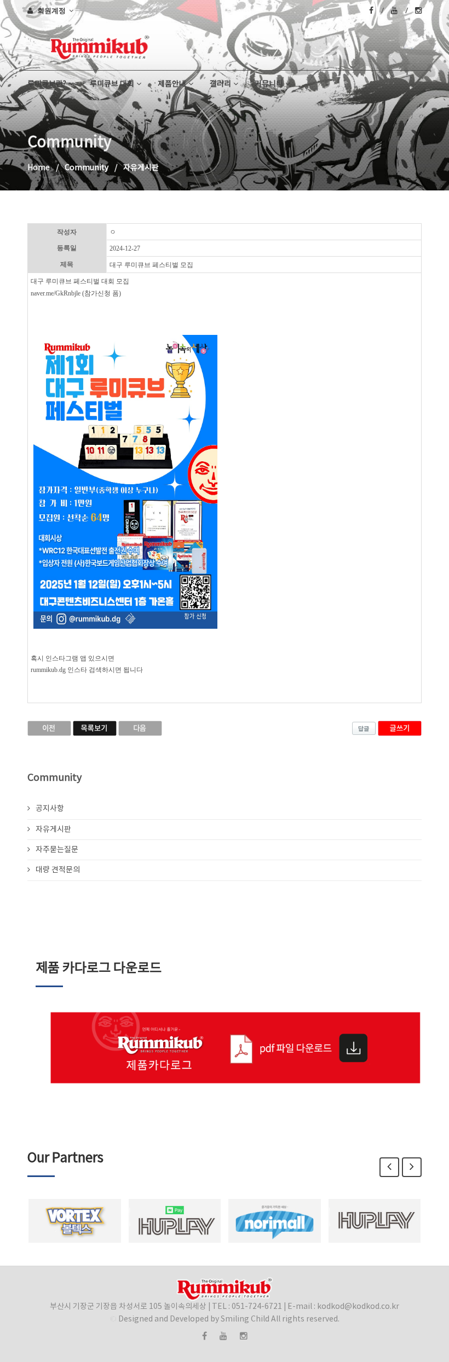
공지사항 (50, 808)
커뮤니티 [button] (269, 84)
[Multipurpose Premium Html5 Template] (30, 45)
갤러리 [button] (220, 84)
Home (38, 168)
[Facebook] (376, 10)
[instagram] (418, 10)
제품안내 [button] (172, 84)
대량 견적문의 (58, 870)
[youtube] (399, 10)
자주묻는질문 (57, 849)
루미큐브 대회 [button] (112, 84)
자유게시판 (53, 829)
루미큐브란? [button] (46, 84)
